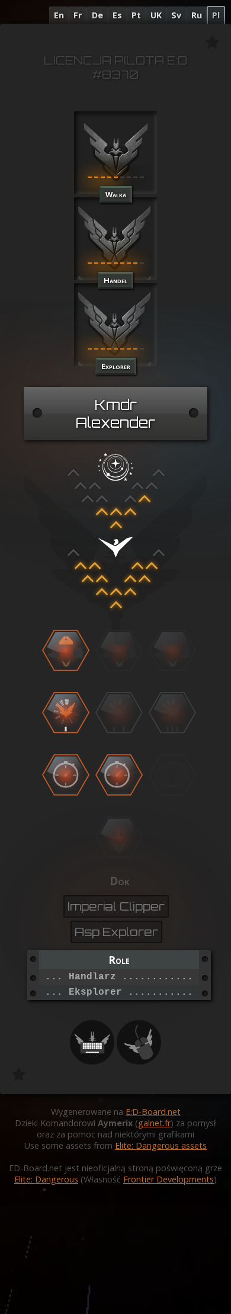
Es (117, 15)
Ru (196, 15)
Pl (216, 15)
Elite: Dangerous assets (161, 1145)
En (59, 15)
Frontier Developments (168, 1179)
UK (156, 15)
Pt (136, 15)
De (97, 15)
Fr (77, 15)
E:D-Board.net (153, 1111)
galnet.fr (154, 1123)
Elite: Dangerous (46, 1179)
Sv (176, 15)
